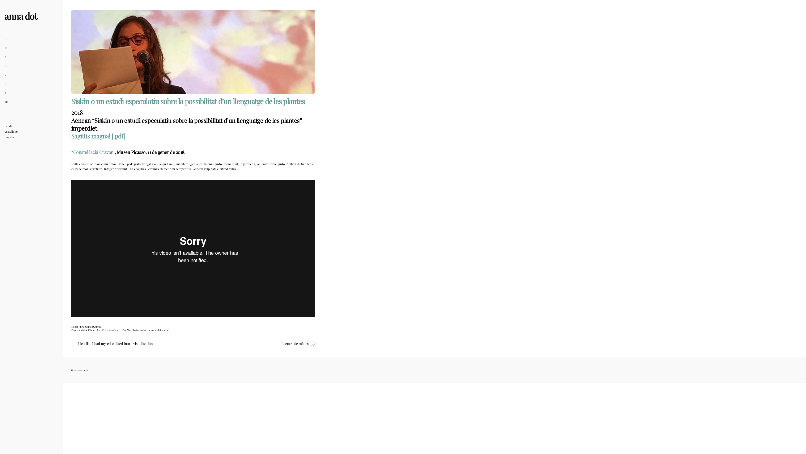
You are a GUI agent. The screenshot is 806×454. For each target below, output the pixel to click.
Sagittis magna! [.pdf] (98, 136)
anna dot (77, 370)
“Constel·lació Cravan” (93, 152)
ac (6, 101)
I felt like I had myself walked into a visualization (115, 343)
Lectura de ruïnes (295, 343)
